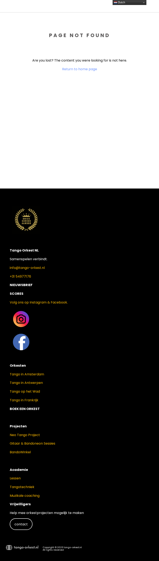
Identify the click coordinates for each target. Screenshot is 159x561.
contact (21, 524)
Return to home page (79, 69)
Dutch (121, 2)
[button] (148, 550)
